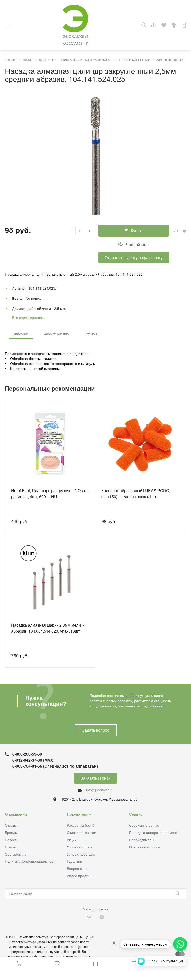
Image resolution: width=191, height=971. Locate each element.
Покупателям (79, 814)
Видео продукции (81, 875)
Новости (11, 839)
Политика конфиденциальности (31, 861)
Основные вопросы (145, 846)
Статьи (10, 846)
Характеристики (57, 333)
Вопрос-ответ (78, 868)
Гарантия (74, 861)
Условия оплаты (80, 846)
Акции (72, 839)
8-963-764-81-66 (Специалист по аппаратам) (55, 766)
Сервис (136, 814)
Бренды (11, 832)
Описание (20, 333)
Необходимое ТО (143, 839)
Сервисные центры (144, 825)
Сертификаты (16, 854)
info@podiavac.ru (100, 789)
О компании (16, 814)
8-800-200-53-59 (27, 754)
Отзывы (91, 333)
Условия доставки (81, 854)
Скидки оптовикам (81, 832)
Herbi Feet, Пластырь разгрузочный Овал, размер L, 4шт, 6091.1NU (49, 493)
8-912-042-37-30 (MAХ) (33, 760)
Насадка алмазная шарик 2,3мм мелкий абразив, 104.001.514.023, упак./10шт (48, 628)
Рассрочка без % (80, 825)
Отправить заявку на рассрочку (134, 257)
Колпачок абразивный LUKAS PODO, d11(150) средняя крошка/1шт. (135, 493)
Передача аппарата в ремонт (153, 832)
